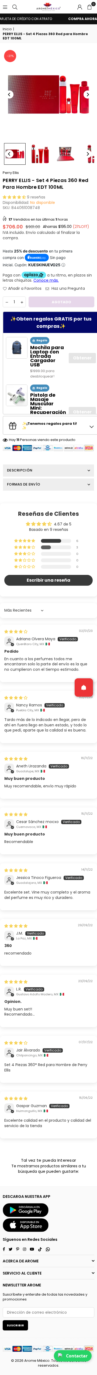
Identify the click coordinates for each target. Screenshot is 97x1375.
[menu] (5, 6)
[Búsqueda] (15, 6)
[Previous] (9, 94)
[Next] (88, 94)
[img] (15, 631)
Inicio (7, 29)
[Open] (84, 687)
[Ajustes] (80, 7)
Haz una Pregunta (67, 288)
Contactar (77, 1356)
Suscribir (15, 1325)
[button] (89, 7)
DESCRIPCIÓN (19, 470)
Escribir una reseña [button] (48, 580)
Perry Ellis (11, 172)
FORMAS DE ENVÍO (23, 484)
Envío (31, 232)
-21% (10, 56)
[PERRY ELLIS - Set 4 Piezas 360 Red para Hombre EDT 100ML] (14, 153)
